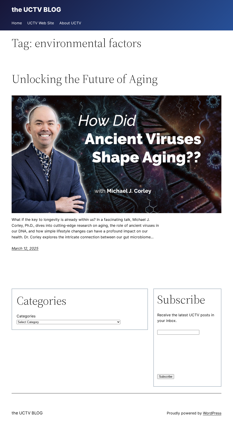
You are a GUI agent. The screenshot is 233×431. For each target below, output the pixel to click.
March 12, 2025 (25, 248)
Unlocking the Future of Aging (85, 79)
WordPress (212, 413)
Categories (26, 316)
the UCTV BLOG (27, 413)
